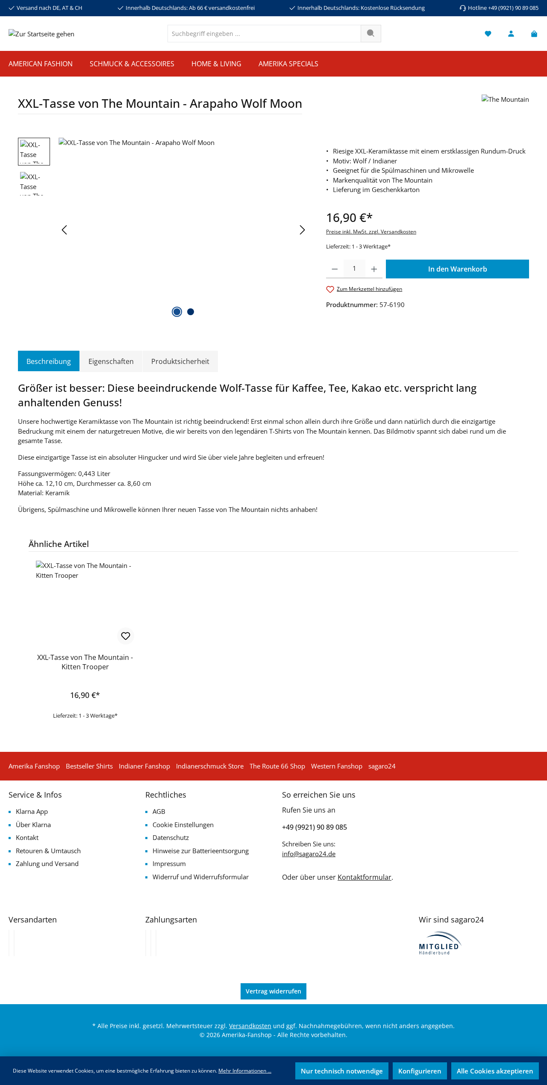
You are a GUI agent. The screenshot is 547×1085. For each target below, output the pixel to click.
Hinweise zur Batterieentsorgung (201, 850)
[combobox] (264, 33)
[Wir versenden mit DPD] (14, 943)
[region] (163, 230)
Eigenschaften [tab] (111, 361)
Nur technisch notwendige (342, 1071)
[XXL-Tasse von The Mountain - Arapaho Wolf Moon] (184, 230)
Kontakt (27, 837)
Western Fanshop (336, 766)
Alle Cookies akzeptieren (495, 1071)
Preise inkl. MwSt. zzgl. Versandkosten (371, 231)
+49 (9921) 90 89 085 (314, 827)
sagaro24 (382, 766)
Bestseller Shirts (89, 766)
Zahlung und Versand (47, 863)
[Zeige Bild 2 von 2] (190, 311)
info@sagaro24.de (308, 853)
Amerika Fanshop (34, 766)
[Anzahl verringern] (335, 269)
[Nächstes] (302, 230)
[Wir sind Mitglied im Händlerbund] (440, 942)
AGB (159, 811)
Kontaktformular (364, 877)
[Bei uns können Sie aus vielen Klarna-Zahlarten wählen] (145, 943)
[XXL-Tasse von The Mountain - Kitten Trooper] (85, 603)
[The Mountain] (505, 108)
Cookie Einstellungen (183, 824)
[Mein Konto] (511, 33)
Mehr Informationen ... (244, 1070)
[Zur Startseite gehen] (41, 33)
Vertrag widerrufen (273, 991)
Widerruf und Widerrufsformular (201, 876)
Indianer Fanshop (144, 766)
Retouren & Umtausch (48, 850)
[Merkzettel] (488, 33)
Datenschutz (171, 837)
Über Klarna (33, 824)
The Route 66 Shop (277, 766)
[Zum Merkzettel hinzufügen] (125, 635)
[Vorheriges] (65, 230)
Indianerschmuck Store (210, 766)
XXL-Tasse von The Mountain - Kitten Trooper (85, 662)
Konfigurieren (419, 1071)
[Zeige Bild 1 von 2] (177, 311)
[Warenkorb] (531, 33)
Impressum (169, 863)
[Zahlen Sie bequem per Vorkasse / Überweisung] (150, 943)
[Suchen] (371, 33)
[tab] (48, 361)
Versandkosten (250, 1026)
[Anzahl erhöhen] (374, 269)
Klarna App (32, 811)
